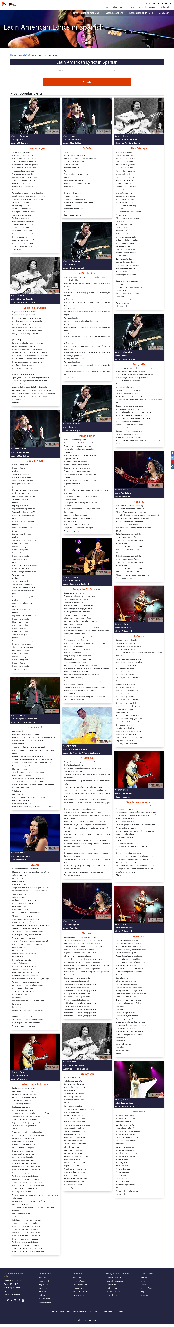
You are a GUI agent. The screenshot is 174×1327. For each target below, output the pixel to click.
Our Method (44, 1281)
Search (87, 82)
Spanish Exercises (114, 1277)
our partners (119, 1311)
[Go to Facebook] (162, 3)
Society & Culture (80, 1291)
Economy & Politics (80, 1288)
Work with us (44, 1291)
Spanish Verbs (112, 1284)
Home (107, 7)
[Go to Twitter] (166, 3)
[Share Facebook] (172, 453)
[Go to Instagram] (150, 3)
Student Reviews (45, 1288)
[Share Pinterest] (172, 462)
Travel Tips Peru (79, 1295)
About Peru (77, 1277)
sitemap (54, 1311)
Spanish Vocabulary (115, 1281)
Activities (42, 1295)
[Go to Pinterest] (154, 3)
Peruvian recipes (113, 1291)
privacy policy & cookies (75, 1311)
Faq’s (143, 1291)
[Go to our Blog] (158, 3)
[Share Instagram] (172, 466)
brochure (144, 1295)
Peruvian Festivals (80, 1284)
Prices (141, 7)
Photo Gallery (44, 1298)
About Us (42, 1277)
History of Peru (79, 1281)
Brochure (124, 7)
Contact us (152, 7)
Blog (115, 7)
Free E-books (112, 1295)
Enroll (133, 7)
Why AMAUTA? (44, 1284)
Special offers (146, 1288)
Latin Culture (112, 1288)
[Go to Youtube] (170, 3)
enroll (143, 1281)
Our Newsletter (45, 1302)
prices (89, 1311)
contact (144, 1277)
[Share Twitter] (172, 458)
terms (62, 1311)
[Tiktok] (146, 3)
